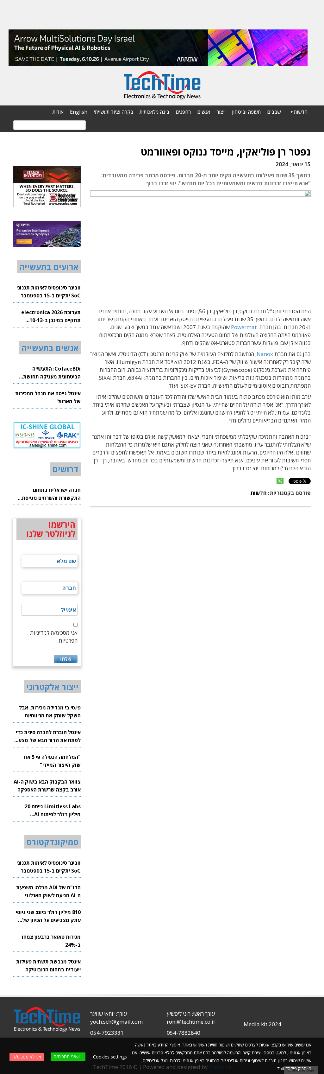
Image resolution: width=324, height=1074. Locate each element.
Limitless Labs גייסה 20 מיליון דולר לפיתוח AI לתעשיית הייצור (53, 810)
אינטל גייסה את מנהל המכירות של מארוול (48, 397)
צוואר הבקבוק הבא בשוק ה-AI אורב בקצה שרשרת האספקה (47, 785)
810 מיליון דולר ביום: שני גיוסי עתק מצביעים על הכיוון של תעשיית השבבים (48, 916)
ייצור (221, 111)
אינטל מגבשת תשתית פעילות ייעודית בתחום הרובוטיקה (48, 965)
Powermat (244, 327)
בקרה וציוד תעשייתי (113, 111)
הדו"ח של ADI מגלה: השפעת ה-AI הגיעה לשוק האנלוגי (48, 891)
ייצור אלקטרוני (52, 686)
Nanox (265, 354)
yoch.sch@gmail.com (116, 1021)
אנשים (203, 111)
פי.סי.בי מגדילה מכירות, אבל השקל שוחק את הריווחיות (50, 711)
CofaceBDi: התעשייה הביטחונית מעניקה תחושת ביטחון (52, 373)
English (78, 111)
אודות (58, 111)
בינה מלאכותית (154, 111)
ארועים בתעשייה (48, 266)
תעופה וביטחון (246, 111)
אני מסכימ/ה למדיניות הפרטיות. (54, 636)
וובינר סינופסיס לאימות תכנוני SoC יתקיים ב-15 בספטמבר (48, 291)
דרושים (65, 469)
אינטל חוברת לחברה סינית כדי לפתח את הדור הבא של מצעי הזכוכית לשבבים (48, 736)
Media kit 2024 (262, 1024)
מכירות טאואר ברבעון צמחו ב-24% (51, 940)
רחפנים (183, 111)
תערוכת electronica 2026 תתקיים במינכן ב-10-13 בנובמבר (51, 316)
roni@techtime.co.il (191, 1021)
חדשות (301, 111)
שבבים (274, 111)
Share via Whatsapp (280, 481)
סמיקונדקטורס (52, 841)
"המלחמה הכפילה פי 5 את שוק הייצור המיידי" (52, 760)
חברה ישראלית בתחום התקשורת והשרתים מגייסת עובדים (51, 494)
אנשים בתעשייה (50, 347)
